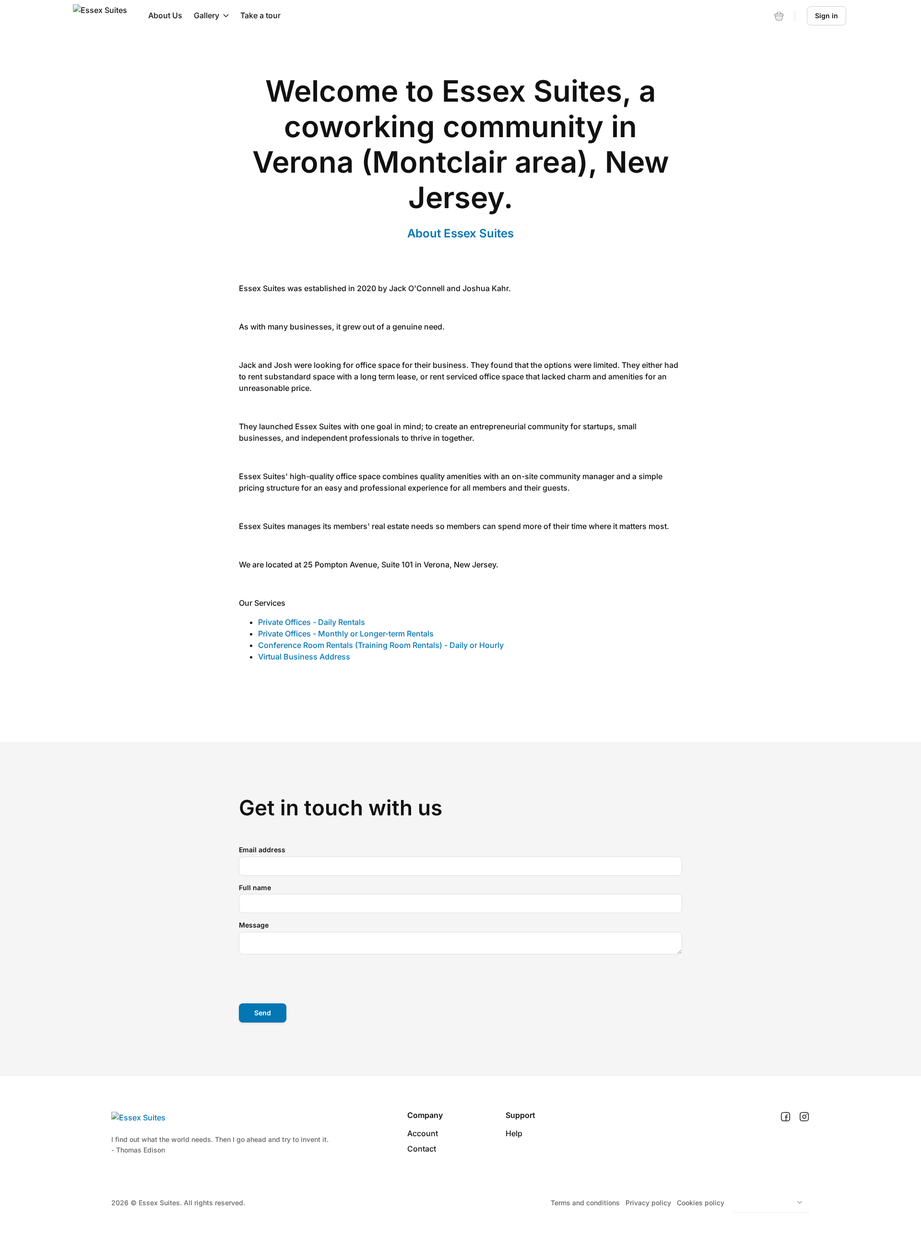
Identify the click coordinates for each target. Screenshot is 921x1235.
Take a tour (260, 15)
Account (422, 1133)
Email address (262, 850)
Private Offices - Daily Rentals (311, 622)
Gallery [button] (206, 15)
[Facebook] (785, 1117)
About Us (165, 15)
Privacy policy (648, 1203)
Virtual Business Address (304, 656)
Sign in (826, 16)
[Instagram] (804, 1117)
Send (262, 1013)
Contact (421, 1148)
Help (514, 1133)
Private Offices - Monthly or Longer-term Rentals (346, 633)
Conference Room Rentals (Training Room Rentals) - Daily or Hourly (381, 645)
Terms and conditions (585, 1203)
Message (254, 925)
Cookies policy (700, 1203)
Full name (255, 887)
